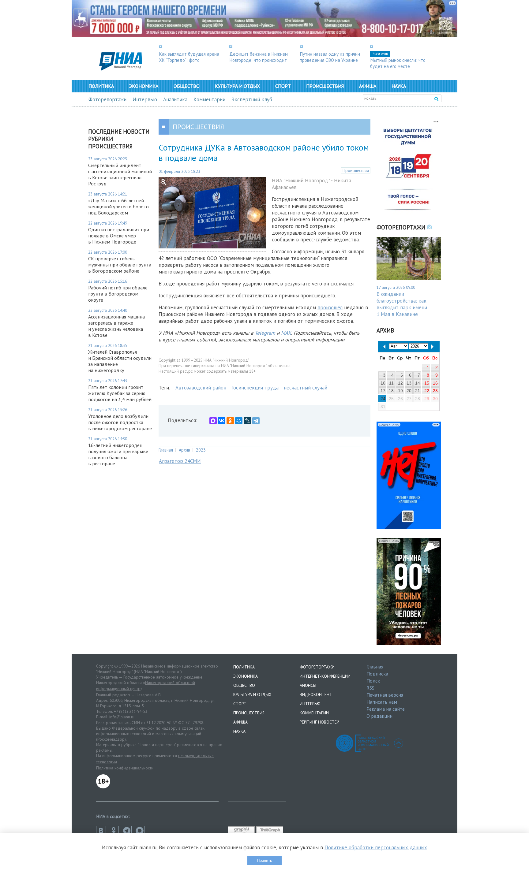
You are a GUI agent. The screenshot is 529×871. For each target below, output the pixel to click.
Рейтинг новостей (320, 722)
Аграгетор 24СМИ (180, 461)
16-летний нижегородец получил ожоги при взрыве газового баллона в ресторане (118, 454)
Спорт (283, 86)
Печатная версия (384, 695)
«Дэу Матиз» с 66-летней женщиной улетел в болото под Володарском (118, 206)
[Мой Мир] (238, 420)
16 (435, 383)
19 (400, 390)
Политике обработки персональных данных (376, 847)
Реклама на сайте (385, 709)
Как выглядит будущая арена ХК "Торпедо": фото (189, 57)
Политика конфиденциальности (124, 768)
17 (383, 390)
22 (426, 390)
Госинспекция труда (255, 387)
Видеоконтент (316, 694)
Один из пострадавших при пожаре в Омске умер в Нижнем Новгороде (118, 235)
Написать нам (381, 702)
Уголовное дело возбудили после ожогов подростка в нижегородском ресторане (120, 422)
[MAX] (213, 420)
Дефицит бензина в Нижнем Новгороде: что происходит (258, 57)
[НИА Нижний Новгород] (120, 68)
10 (383, 383)
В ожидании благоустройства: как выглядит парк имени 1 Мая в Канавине (402, 304)
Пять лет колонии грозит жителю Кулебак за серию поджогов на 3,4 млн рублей (120, 393)
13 (409, 383)
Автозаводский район (200, 387)
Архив (184, 450)
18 (391, 390)
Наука (399, 86)
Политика (101, 86)
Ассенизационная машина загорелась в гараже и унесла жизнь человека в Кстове (116, 326)
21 (417, 390)
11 (391, 383)
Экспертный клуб (251, 99)
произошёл (330, 307)
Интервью (145, 99)
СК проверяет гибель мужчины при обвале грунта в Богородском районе (119, 264)
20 (409, 390)
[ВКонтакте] (221, 420)
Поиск (373, 681)
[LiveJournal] (247, 420)
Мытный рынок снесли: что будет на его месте (398, 63)
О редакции (379, 716)
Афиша (367, 86)
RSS (370, 688)
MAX (286, 332)
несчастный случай (305, 387)
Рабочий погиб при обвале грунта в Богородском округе (118, 294)
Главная (166, 450)
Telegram (265, 332)
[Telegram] (256, 420)
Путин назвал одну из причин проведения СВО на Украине (330, 57)
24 (383, 398)
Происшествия (325, 86)
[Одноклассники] (230, 420)
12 (400, 383)
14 (417, 383)
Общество (187, 86)
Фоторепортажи (107, 99)
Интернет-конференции (325, 676)
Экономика (143, 86)
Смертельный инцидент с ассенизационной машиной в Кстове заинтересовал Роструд (120, 174)
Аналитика (175, 99)
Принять (264, 860)
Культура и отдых (237, 86)
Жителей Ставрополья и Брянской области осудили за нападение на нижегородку (120, 361)
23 (435, 390)
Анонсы (308, 685)
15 (426, 383)
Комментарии (209, 99)
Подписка (377, 674)
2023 (201, 450)
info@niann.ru (121, 717)
